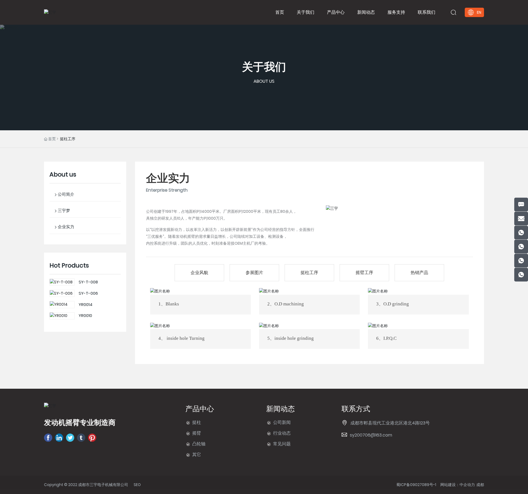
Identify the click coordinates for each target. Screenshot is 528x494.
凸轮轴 (198, 444)
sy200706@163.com (371, 435)
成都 (480, 484)
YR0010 (85, 315)
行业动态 (282, 433)
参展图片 (254, 272)
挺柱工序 (309, 272)
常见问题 (282, 444)
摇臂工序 (364, 272)
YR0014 (85, 304)
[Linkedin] (59, 438)
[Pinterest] (92, 438)
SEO (137, 484)
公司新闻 (282, 422)
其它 (196, 454)
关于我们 (264, 66)
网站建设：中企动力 (457, 484)
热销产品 (419, 272)
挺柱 (196, 422)
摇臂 (196, 433)
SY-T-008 (88, 282)
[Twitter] (70, 438)
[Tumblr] (81, 438)
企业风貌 (199, 272)
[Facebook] (48, 438)
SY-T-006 (88, 293)
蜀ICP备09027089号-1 (416, 484)
